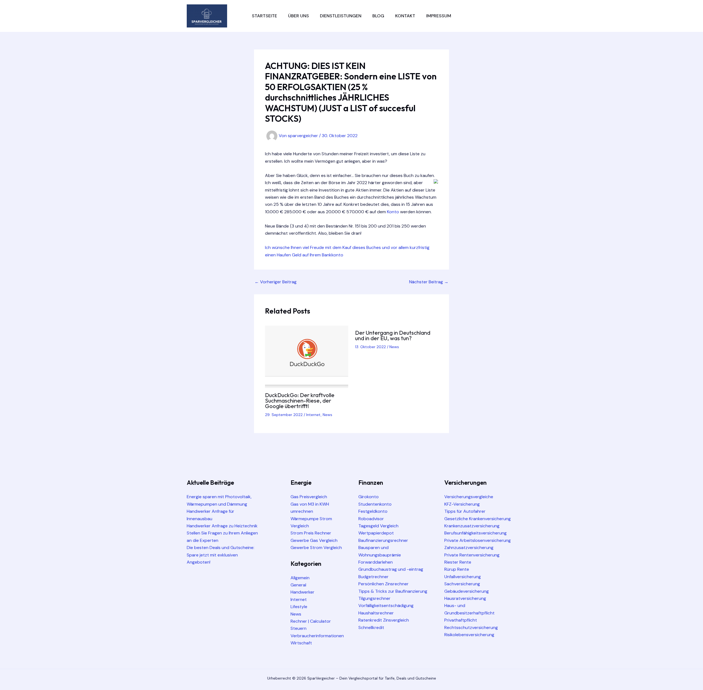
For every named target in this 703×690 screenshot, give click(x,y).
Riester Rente (457, 562)
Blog (378, 16)
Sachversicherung (462, 584)
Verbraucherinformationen (317, 636)
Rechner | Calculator (311, 621)
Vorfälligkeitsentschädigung (386, 605)
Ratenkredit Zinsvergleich (383, 620)
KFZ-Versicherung (462, 504)
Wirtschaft (301, 643)
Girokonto (368, 497)
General (298, 585)
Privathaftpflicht (460, 620)
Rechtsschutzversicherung (471, 627)
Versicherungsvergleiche (468, 497)
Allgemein (300, 578)
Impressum (438, 16)
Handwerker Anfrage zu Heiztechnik (222, 526)
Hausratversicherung (465, 598)
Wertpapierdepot (376, 533)
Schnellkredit (371, 627)
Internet (313, 414)
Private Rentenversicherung (472, 555)
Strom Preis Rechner (311, 533)
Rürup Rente (456, 569)
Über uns (298, 16)
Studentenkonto (375, 504)
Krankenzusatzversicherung (472, 526)
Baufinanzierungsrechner (383, 540)
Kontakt (405, 16)
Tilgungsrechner (374, 598)
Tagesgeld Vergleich (378, 526)
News (327, 414)
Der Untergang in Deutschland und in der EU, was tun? (392, 335)
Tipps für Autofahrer (465, 511)
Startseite (264, 16)
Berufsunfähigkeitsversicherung (475, 533)
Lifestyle (299, 606)
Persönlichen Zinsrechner (383, 584)
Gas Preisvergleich (309, 497)
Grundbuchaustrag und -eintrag (390, 569)
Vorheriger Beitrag (276, 282)
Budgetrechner (373, 577)
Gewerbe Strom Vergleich (316, 547)
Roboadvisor (371, 519)
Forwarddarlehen (375, 562)
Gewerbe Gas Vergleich (314, 540)
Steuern (298, 628)
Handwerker (302, 592)
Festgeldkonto (372, 511)
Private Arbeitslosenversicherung (477, 540)
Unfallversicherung (462, 577)
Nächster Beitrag (428, 282)
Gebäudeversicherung (466, 591)
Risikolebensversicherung (469, 635)
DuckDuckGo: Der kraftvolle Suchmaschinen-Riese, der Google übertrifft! (299, 400)
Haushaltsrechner (376, 613)
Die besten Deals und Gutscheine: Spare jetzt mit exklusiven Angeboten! (220, 555)
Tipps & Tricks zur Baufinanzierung (392, 591)
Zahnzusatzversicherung (468, 547)
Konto (393, 212)
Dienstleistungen (340, 16)
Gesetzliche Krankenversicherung (477, 519)
